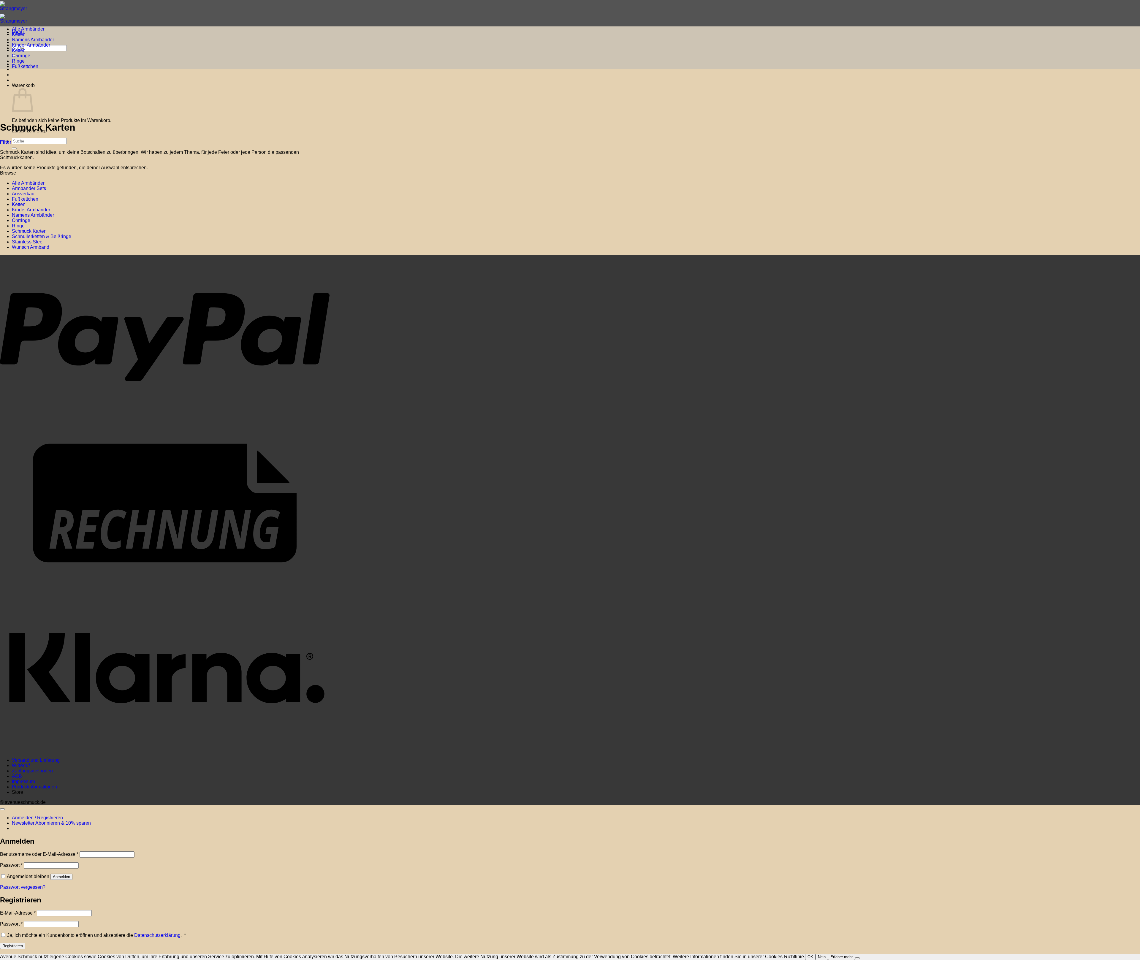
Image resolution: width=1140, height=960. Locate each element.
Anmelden (61, 877)
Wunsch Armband (30, 247)
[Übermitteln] (14, 148)
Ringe (18, 61)
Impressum (23, 781)
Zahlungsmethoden (32, 770)
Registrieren (12, 946)
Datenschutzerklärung (157, 935)
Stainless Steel (28, 241)
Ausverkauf (24, 193)
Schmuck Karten (29, 231)
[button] (5, 142)
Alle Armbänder (28, 28)
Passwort (11, 865)
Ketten (19, 34)
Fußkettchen (25, 66)
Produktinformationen (34, 786)
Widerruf (21, 765)
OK (810, 957)
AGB (17, 776)
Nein (822, 957)
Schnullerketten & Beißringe (41, 236)
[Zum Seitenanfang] (2, 809)
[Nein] (857, 958)
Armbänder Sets (29, 188)
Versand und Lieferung (36, 760)
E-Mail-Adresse (18, 912)
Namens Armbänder (33, 39)
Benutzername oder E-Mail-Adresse (39, 854)
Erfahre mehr (841, 957)
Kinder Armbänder (31, 44)
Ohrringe (21, 55)
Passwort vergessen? (22, 887)
